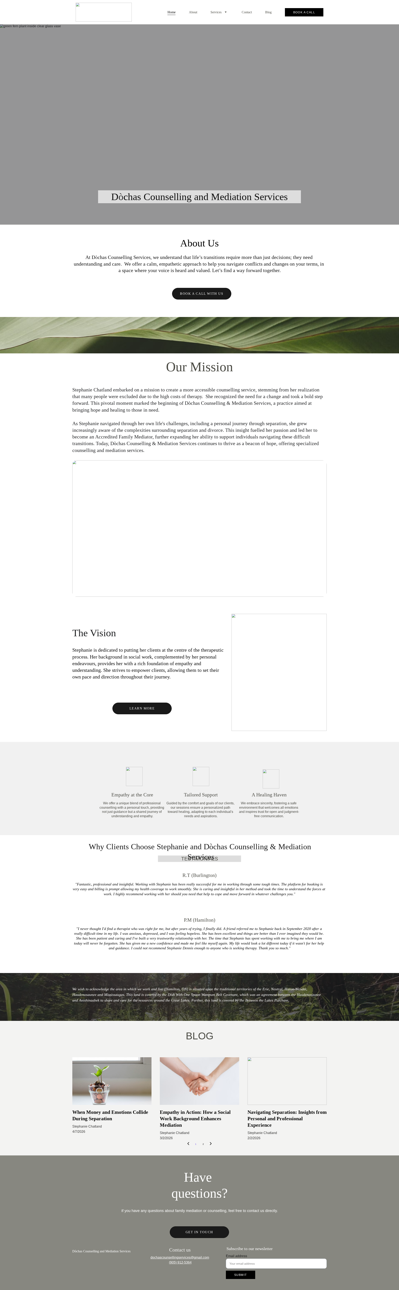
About (193, 12)
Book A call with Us (201, 293)
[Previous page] (188, 1144)
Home (171, 12)
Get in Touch (199, 1232)
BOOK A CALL (304, 12)
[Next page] (210, 1144)
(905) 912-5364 (180, 1262)
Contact (247, 12)
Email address (236, 1256)
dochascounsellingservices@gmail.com (179, 1257)
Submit (240, 1274)
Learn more (142, 708)
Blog (268, 12)
